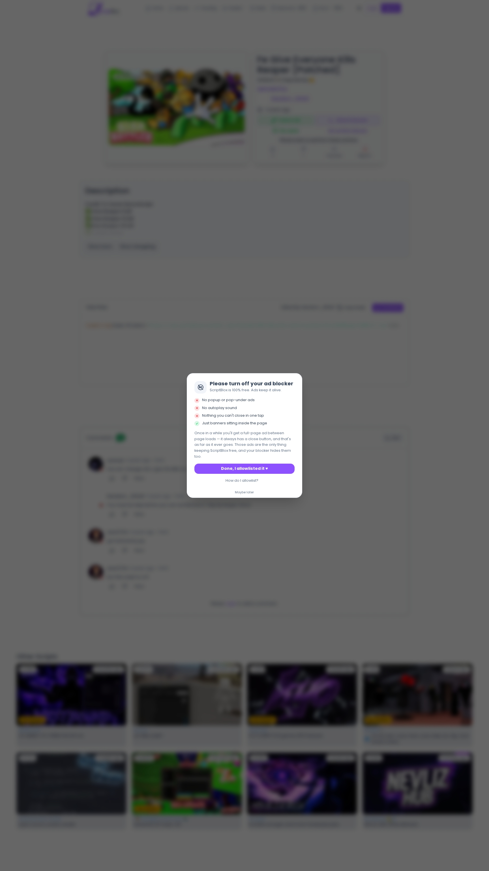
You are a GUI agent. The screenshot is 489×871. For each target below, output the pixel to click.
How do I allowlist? (242, 480)
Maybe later (244, 492)
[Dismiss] (296, 379)
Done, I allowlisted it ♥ (244, 468)
